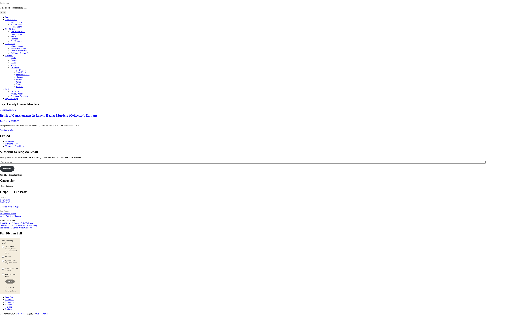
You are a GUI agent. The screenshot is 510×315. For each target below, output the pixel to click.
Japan (18, 82)
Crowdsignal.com (10, 291)
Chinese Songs (17, 46)
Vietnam (19, 86)
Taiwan (19, 79)
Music (13, 63)
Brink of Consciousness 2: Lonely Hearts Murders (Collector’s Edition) (48, 115)
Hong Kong (21, 72)
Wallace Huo (16, 24)
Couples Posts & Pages (9, 207)
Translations (10, 43)
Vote (10, 281)
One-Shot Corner (18, 31)
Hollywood (21, 70)
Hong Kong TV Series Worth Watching (16, 223)
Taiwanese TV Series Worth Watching (16, 228)
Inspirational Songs (8, 214)
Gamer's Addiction (8, 110)
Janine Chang (16, 22)
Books (13, 58)
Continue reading (7, 130)
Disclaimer (15, 91)
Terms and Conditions (20, 96)
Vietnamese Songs (18, 48)
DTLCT (15, 121)
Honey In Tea (16, 34)
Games (13, 60)
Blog (7, 17)
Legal (7, 89)
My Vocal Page (11, 98)
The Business (16, 41)
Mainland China (22, 74)
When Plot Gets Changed (10, 216)
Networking (5, 200)
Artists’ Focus (11, 19)
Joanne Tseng (16, 27)
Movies (14, 65)
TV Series (15, 67)
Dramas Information (19, 51)
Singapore (20, 77)
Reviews (9, 55)
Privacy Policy (17, 94)
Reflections (4, 3)
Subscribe (7, 168)
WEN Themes (42, 314)
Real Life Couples (7, 202)
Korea (18, 84)
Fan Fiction (10, 29)
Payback (14, 36)
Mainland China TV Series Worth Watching (18, 225)
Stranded (14, 39)
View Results (10, 288)
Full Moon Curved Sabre (21, 53)
